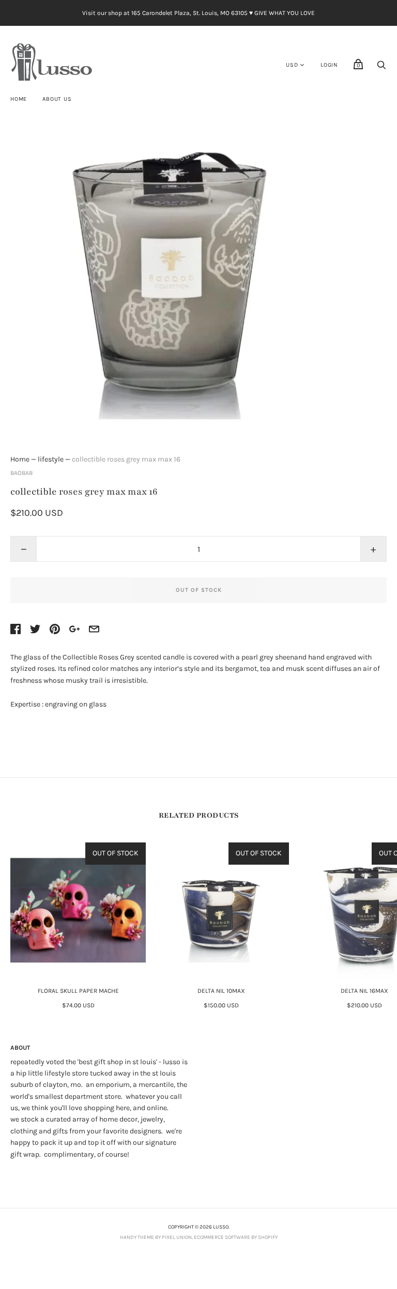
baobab (21, 473)
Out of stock (199, 590)
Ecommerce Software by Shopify (236, 1237)
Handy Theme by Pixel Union (156, 1237)
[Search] (381, 68)
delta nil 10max (221, 990)
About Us (56, 99)
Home (18, 99)
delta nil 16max (364, 990)
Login (329, 65)
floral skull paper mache (78, 990)
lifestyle (51, 459)
